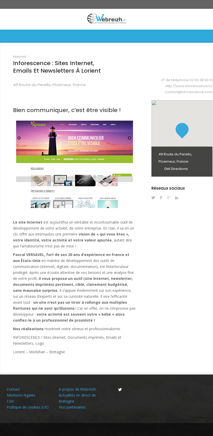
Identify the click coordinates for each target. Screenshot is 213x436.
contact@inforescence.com (188, 91)
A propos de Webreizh (77, 389)
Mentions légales (21, 395)
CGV (10, 401)
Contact (13, 389)
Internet (19, 56)
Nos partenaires (72, 407)
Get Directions (175, 168)
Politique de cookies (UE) (28, 407)
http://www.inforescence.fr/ (188, 86)
